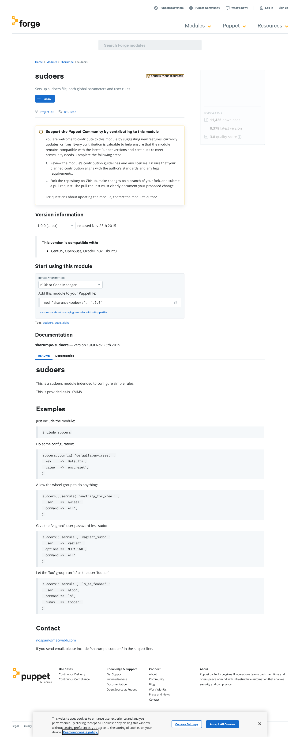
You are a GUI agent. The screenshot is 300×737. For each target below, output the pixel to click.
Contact (154, 700)
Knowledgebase (117, 679)
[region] (150, 724)
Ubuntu (111, 251)
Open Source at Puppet (122, 689)
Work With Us (158, 689)
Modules (195, 25)
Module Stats (213, 112)
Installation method (51, 278)
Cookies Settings (186, 724)
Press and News (159, 694)
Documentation (117, 684)
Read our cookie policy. (80, 732)
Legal (15, 726)
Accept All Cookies (222, 724)
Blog (152, 684)
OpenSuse (73, 251)
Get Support (114, 674)
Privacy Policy (31, 726)
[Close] (260, 723)
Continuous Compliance (74, 679)
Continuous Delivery (72, 674)
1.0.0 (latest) (47, 225)
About (153, 674)
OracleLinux (93, 251)
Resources (270, 25)
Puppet (231, 25)
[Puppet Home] (32, 683)
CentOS (57, 251)
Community (156, 679)
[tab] (43, 355)
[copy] (176, 302)
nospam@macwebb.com (56, 640)
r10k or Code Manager (58, 284)
